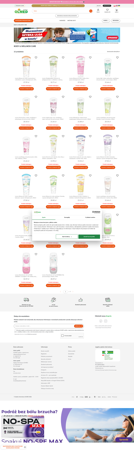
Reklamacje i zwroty (46, 361)
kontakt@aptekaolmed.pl (19, 380)
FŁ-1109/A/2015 (99, 364)
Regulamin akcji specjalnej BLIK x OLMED (52, 377)
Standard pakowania (46, 364)
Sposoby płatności (46, 359)
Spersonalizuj (66, 236)
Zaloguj (99, 5)
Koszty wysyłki (45, 351)
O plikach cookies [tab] (90, 217)
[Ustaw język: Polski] (115, 5)
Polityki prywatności (32, 334)
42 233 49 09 (17, 373)
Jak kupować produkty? (47, 367)
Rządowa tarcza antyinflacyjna (49, 372)
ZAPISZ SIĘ (77, 326)
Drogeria (116, 20)
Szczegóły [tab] (67, 217)
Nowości (62, 20)
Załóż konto (107, 5)
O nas (69, 359)
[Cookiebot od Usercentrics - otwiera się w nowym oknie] (93, 212)
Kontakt (70, 356)
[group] (67, 2)
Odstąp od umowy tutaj (47, 388)
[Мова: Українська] (119, 5)
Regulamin (43, 353)
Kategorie (43, 369)
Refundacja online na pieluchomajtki (67, 15)
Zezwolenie (71, 353)
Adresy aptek (71, 351)
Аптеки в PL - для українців (48, 375)
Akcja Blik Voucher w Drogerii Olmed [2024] (52, 380)
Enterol (36, 11)
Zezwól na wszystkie (89, 236)
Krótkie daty (71, 20)
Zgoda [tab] (44, 217)
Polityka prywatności (46, 356)
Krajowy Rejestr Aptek (47, 386)
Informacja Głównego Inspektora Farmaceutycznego (105, 370)
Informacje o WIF (45, 383)
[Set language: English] (117, 5)
